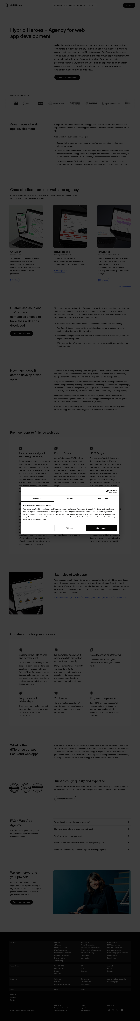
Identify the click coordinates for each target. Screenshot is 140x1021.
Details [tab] (70, 498)
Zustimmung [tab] (37, 498)
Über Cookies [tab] (103, 498)
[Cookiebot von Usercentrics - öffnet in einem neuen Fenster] (107, 491)
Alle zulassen (101, 528)
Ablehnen (69, 528)
